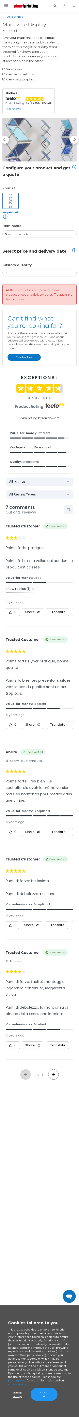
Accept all (44, 1394)
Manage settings (17, 1394)
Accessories (15, 17)
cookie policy (17, 1384)
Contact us (24, 357)
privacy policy (17, 1380)
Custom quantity (17, 265)
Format (8, 188)
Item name (11, 226)
